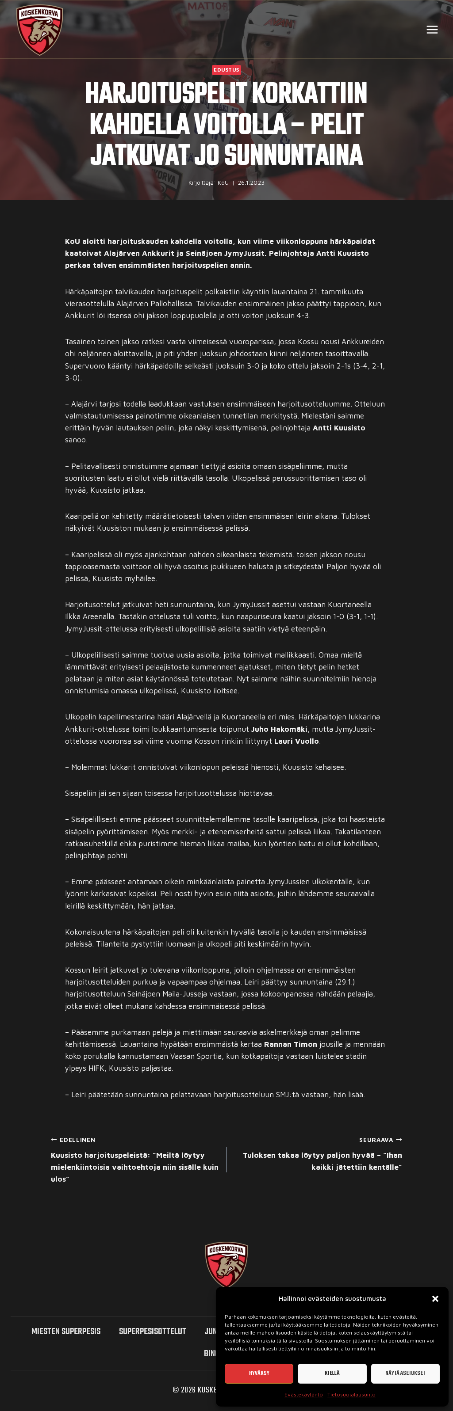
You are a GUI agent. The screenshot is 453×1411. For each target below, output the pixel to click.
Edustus (226, 69)
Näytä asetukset (405, 1373)
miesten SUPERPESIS (65, 1331)
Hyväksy (259, 1373)
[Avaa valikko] (432, 29)
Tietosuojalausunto (351, 1394)
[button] (435, 1298)
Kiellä (332, 1373)
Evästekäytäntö (303, 1394)
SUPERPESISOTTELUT (152, 1331)
